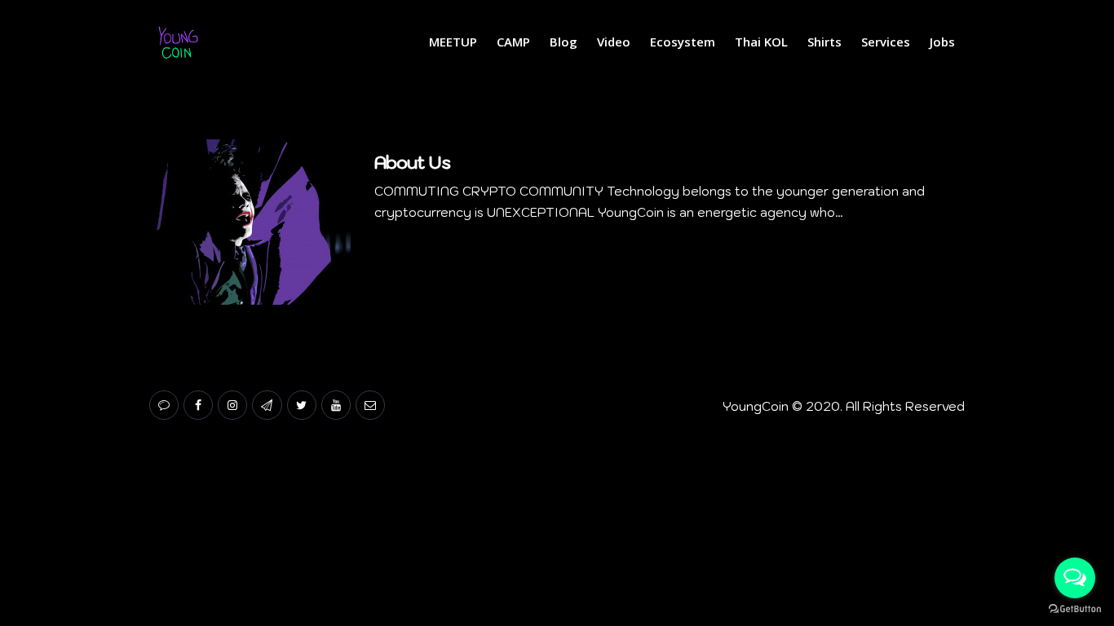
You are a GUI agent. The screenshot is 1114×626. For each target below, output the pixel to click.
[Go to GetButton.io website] (1075, 609)
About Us (412, 162)
